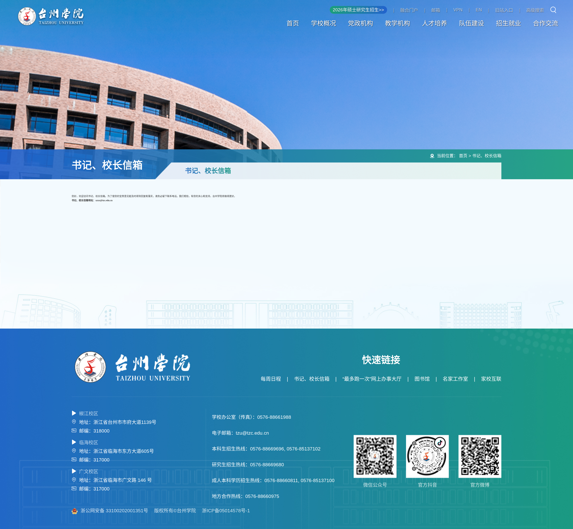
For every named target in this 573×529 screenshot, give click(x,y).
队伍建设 (471, 23)
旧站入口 (504, 10)
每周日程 (271, 379)
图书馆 (422, 379)
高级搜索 (535, 10)
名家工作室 (455, 379)
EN (479, 9)
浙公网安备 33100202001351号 (114, 510)
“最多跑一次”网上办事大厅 (372, 379)
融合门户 (409, 10)
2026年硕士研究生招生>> (358, 9)
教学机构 (397, 23)
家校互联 (491, 379)
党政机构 (360, 23)
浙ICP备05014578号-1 (226, 510)
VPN (458, 9)
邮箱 (435, 10)
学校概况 (323, 23)
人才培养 (434, 23)
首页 (292, 23)
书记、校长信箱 (486, 156)
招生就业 (508, 23)
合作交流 (545, 23)
